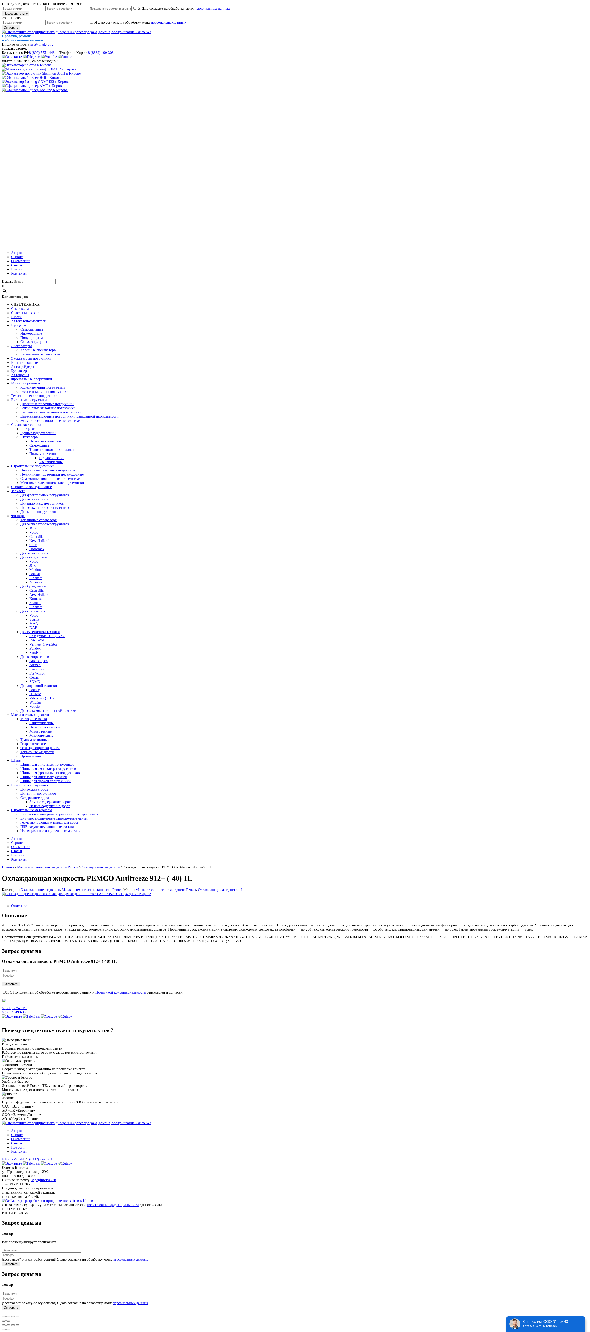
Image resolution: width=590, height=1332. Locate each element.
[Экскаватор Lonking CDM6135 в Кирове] (35, 82)
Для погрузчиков (33, 557)
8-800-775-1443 (14, 1159)
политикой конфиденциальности (113, 1205)
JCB (33, 528)
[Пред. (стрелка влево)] (4, 1321)
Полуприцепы (31, 338)
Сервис (17, 257)
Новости (18, 269)
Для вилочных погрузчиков (42, 503)
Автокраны (20, 375)
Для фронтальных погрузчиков (44, 495)
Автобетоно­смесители (28, 321)
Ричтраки (27, 429)
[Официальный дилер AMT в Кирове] (32, 86)
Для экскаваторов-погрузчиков (44, 507)
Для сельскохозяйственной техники (48, 711)
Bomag (35, 690)
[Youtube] (49, 57)
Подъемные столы (44, 454)
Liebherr (36, 578)
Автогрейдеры (22, 367)
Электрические (51, 462)
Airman (35, 665)
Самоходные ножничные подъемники (50, 478)
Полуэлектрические (45, 441)
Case (33, 545)
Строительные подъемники (32, 466)
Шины (16, 760)
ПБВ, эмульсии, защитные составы (47, 827)
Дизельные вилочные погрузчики (47, 404)
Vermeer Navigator (43, 644)
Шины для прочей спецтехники (45, 781)
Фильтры (18, 516)
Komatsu (36, 599)
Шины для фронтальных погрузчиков (50, 773)
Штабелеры (29, 437)
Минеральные (41, 731)
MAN (34, 623)
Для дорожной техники (38, 686)
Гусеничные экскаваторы (40, 354)
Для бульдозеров (33, 586)
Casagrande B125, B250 (47, 636)
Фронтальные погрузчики (31, 379)
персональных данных (212, 8)
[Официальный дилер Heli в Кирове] (31, 77)
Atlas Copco (39, 661)
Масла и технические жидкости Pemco (92, 890)
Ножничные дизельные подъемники (49, 470)
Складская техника (26, 425)
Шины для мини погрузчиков (43, 777)
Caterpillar (37, 536)
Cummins (37, 669)
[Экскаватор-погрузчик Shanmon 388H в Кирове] (41, 73)
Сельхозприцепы (33, 342)
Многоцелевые (41, 735)
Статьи (16, 265)
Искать (7, 281)
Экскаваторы (21, 346)
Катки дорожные (24, 362)
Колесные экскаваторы (38, 350)
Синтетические (42, 723)
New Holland (39, 541)
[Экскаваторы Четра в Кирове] (27, 65)
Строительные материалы (31, 810)
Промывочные (31, 756)
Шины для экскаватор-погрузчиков (48, 769)
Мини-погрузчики (25, 383)
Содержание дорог (35, 798)
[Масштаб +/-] (17, 1316)
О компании (20, 261)
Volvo (34, 532)
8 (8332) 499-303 (101, 53)
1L (241, 890)
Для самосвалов (32, 611)
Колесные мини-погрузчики (42, 387)
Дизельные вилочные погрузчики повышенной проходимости (69, 416)
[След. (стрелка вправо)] (8, 1321)
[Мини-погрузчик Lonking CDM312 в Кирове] (39, 69)
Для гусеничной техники (40, 632)
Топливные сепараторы (38, 520)
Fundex (35, 648)
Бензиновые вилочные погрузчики (47, 408)
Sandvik (35, 652)
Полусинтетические (45, 727)
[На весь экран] (13, 1316)
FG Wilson (37, 673)
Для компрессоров (34, 657)
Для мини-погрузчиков (38, 512)
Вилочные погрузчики (29, 400)
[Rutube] (65, 57)
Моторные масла (33, 719)
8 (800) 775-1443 (42, 53)
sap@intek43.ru (41, 44)
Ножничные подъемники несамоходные (52, 474)
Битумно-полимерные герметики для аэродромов (59, 814)
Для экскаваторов (34, 499)
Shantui (35, 603)
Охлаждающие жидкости (40, 748)
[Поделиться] (8, 1316)
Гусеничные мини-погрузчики (44, 391)
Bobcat (35, 574)
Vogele (35, 706)
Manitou (36, 570)
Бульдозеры (20, 371)
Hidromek (37, 549)
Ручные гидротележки (38, 433)
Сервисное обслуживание (31, 487)
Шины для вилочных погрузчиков (47, 764)
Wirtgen (35, 702)
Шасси (16, 317)
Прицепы (18, 325)
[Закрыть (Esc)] (4, 1316)
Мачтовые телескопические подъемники (52, 483)
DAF (33, 628)
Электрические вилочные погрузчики (50, 420)
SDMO (35, 681)
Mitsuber (36, 582)
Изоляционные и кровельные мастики (50, 831)
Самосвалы (20, 309)
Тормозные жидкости (37, 752)
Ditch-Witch (38, 640)
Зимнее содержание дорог (50, 802)
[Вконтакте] (12, 57)
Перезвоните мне (16, 13)
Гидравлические (51, 458)
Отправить (11, 27)
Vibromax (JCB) (42, 698)
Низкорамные (31, 333)
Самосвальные (31, 329)
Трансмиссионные (34, 740)
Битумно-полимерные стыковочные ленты (54, 818)
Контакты (19, 273)
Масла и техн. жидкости (30, 715)
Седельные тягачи (25, 313)
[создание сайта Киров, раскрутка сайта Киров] (47, 1201)
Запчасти (18, 491)
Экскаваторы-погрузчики (31, 358)
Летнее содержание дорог (50, 806)
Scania (34, 619)
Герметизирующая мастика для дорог (49, 822)
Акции (16, 253)
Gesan (34, 677)
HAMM (35, 694)
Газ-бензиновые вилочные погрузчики (50, 412)
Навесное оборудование (30, 785)
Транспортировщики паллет (52, 449)
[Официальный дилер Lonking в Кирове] (35, 90)
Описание (19, 906)
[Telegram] (31, 57)
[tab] (299, 906)
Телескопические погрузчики (34, 396)
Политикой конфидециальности (120, 992)
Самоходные (39, 445)
